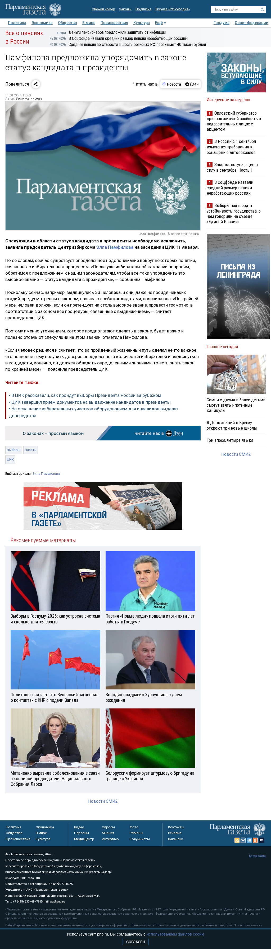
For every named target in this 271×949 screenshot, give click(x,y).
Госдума (221, 23)
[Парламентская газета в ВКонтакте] (243, 840)
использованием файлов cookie (175, 934)
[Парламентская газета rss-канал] (237, 840)
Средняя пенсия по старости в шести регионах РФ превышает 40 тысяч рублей (127, 44)
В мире (88, 23)
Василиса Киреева (29, 98)
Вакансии (175, 839)
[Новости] (171, 84)
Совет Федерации (251, 23)
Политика (17, 23)
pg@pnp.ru (57, 901)
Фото (134, 827)
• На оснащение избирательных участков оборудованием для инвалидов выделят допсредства (93, 412)
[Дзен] (192, 84)
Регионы (136, 833)
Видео (79, 827)
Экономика (42, 23)
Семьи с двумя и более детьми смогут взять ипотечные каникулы (236, 405)
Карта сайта (257, 856)
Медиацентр (84, 839)
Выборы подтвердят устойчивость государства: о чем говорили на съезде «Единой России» (234, 213)
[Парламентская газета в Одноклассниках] (255, 840)
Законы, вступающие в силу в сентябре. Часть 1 (232, 167)
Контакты (176, 827)
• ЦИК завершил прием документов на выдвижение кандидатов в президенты (90, 402)
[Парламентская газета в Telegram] (249, 840)
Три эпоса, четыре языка (230, 440)
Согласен (135, 942)
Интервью (110, 839)
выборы (13, 450)
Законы (125, 9)
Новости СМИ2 (103, 801)
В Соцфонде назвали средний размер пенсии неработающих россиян (118, 38)
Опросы (108, 827)
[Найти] (262, 9)
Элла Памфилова (114, 247)
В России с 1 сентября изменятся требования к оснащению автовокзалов (231, 147)
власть (30, 450)
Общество (67, 23)
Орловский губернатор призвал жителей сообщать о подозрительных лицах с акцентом (234, 121)
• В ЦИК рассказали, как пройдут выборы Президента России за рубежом (85, 395)
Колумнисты (140, 839)
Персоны (81, 833)
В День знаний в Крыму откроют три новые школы (232, 425)
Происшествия (114, 23)
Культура (141, 23)
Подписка (143, 9)
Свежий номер (103, 9)
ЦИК (10, 460)
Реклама (175, 833)
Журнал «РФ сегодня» (172, 9)
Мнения (108, 833)
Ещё (159, 23)
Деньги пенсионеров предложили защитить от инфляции (111, 32)
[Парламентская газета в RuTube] (261, 840)
